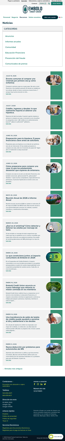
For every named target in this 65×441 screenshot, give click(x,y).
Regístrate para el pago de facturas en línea (17, 430)
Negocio (15, 17)
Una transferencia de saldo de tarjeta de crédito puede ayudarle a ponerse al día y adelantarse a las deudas (22, 319)
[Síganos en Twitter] (45, 385)
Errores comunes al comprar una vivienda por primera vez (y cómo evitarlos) (21, 80)
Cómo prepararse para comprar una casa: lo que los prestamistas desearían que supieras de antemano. (23, 168)
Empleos (5, 414)
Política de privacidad (10, 416)
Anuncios (9, 36)
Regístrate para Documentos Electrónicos (16, 428)
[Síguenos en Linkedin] (41, 385)
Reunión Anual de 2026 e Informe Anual (21, 198)
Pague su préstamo (14, 1)
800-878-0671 (7, 395)
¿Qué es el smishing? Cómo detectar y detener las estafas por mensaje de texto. (23, 227)
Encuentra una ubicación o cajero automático (14, 385)
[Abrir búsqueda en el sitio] (49, 3)
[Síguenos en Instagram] (38, 385)
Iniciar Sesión (57, 3)
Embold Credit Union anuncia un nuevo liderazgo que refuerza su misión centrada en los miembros (21, 287)
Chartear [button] (42, 3)
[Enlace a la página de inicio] (32, 9)
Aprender (24, 1)
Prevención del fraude (15, 58)
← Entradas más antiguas (12, 368)
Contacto (34, 3)
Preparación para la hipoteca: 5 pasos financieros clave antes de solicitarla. (23, 139)
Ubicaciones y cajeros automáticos (39, 1)
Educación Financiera (15, 52)
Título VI (5, 421)
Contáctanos (8, 381)
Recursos (23, 17)
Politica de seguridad (9, 418)
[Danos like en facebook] (34, 385)
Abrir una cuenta (50, 17)
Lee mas (8, 94)
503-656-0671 (7, 393)
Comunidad (10, 47)
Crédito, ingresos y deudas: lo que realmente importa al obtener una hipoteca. (21, 110)
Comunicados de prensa (16, 63)
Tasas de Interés (57, 1)
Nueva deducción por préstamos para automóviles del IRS (23, 347)
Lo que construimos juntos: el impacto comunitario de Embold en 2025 (23, 256)
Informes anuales (13, 41)
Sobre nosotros (35, 17)
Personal (6, 17)
